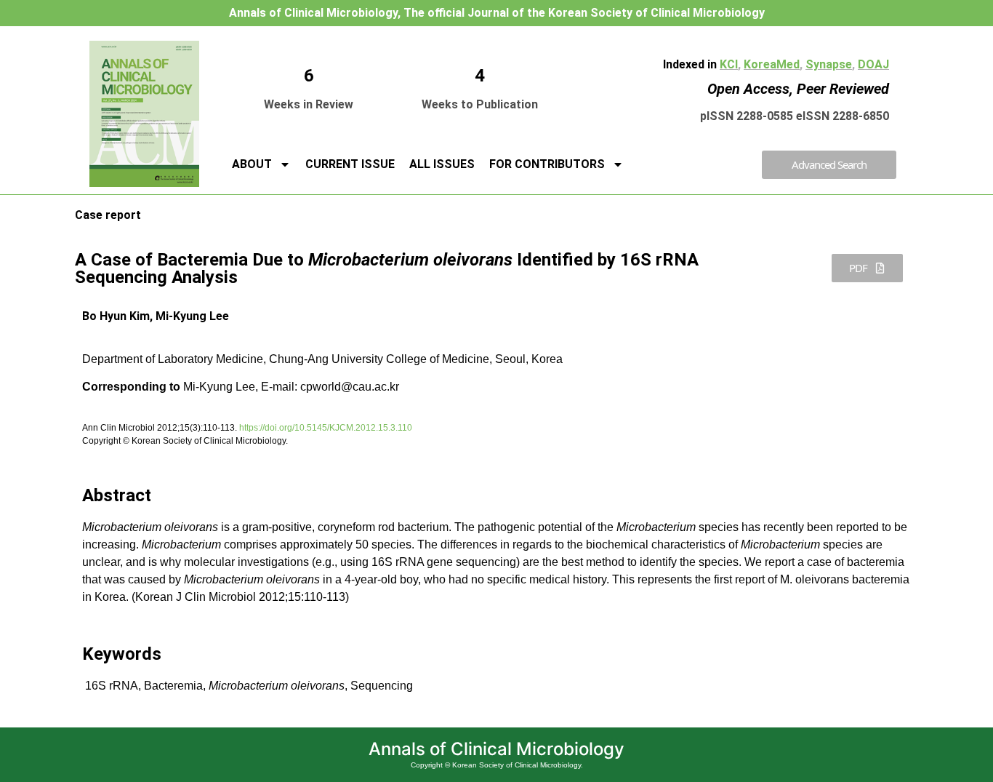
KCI (729, 64)
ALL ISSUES (442, 164)
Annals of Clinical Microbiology (496, 748)
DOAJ (873, 64)
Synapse (828, 64)
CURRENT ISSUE (350, 164)
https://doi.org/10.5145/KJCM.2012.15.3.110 (325, 428)
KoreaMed (772, 64)
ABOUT (252, 164)
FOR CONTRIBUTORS (547, 164)
